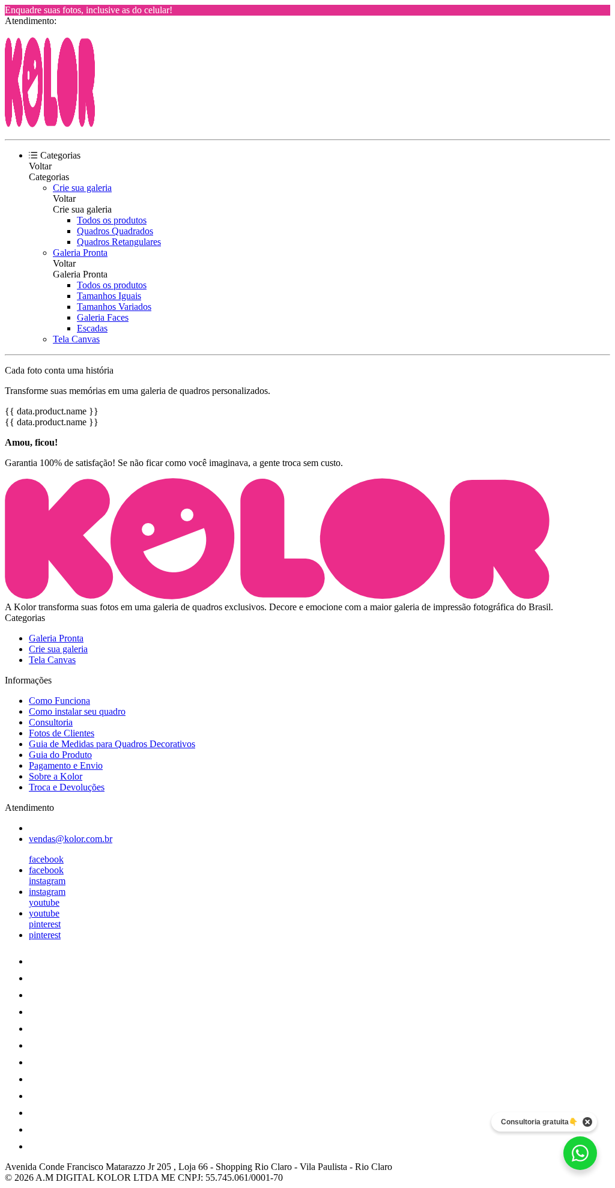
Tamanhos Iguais (109, 296)
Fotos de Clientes (61, 733)
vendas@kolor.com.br (70, 839)
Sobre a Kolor (55, 776)
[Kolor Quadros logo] (50, 124)
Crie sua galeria (82, 188)
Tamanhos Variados (114, 307)
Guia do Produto (60, 755)
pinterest (45, 924)
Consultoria (51, 722)
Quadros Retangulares (119, 242)
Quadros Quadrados (115, 231)
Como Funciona (59, 701)
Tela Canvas (76, 339)
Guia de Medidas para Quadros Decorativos (112, 744)
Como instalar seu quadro (77, 711)
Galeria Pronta (80, 252)
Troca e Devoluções (67, 787)
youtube (44, 902)
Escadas (92, 328)
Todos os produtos (112, 220)
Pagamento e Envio (66, 765)
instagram (47, 881)
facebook (46, 859)
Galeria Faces (103, 317)
